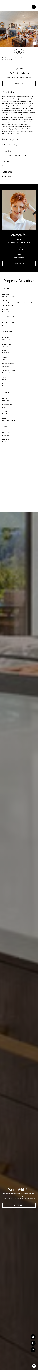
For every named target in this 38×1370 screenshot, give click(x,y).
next (21, 51)
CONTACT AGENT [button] (19, 263)
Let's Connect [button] (19, 1205)
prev (16, 51)
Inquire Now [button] (19, 83)
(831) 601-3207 (19, 250)
